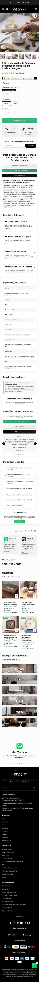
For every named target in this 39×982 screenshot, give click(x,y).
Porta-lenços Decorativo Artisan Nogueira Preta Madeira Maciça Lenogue (10, 602)
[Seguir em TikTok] (25, 923)
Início (3, 819)
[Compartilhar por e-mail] (35, 531)
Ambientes (5, 825)
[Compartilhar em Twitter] (28, 531)
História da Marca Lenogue (9, 868)
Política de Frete (6, 898)
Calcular (30, 145)
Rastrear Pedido (6, 840)
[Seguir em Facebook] (10, 923)
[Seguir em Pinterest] (17, 923)
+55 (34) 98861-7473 (19, 800)
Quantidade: (5, 109)
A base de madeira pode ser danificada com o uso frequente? (20, 482)
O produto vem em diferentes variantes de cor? (19, 500)
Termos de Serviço (7, 908)
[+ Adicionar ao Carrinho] (16, 596)
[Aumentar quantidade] (12, 113)
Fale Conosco (19, 521)
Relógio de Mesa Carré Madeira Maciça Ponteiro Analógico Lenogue (10, 637)
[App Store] (26, 935)
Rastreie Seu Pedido (7, 874)
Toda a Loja (5, 837)
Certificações (5, 889)
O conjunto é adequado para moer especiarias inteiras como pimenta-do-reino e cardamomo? (19, 489)
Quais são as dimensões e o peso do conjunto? (19, 495)
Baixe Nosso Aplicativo (8, 852)
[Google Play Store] (12, 935)
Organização (5, 831)
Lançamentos (5, 822)
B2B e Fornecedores (7, 886)
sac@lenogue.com (14, 798)
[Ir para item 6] (28, 57)
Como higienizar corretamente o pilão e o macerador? (18, 475)
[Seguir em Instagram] (14, 923)
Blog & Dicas (5, 855)
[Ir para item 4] (15, 57)
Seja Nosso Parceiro (7, 911)
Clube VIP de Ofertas (7, 858)
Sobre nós (4, 877)
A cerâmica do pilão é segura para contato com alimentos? (19, 468)
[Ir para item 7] (34, 57)
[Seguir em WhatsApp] (28, 923)
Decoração (5, 828)
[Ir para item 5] (21, 57)
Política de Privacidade (8, 901)
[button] (19, 78)
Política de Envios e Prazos (9, 895)
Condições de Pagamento (9, 892)
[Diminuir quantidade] (4, 113)
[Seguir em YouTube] (21, 923)
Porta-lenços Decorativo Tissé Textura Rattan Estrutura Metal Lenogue (28, 602)
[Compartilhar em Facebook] (25, 531)
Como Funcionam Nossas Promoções (12, 862)
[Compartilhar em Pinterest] (32, 531)
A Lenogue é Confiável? (8, 849)
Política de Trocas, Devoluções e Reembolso (14, 904)
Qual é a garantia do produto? (15, 505)
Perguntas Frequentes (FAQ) (9, 871)
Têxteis (4, 834)
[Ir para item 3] (9, 57)
